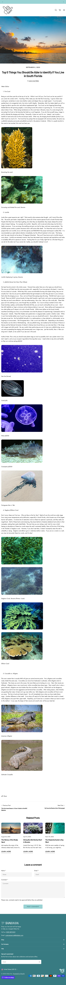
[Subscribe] (39, 962)
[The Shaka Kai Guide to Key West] (55, 828)
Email (36, 871)
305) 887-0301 (11, 932)
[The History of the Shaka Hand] (11, 829)
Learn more (6, 851)
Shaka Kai (9, 974)
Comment (4, 880)
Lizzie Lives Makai (34, 81)
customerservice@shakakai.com (14, 935)
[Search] (55, 10)
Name (3, 871)
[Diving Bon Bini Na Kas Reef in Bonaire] (33, 829)
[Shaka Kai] (7, 10)
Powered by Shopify (19, 974)
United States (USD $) (10, 969)
